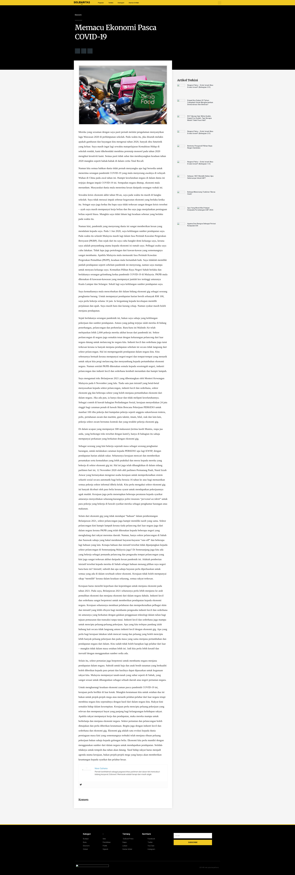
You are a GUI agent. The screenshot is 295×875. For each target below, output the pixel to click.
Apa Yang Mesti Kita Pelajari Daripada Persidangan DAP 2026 (200, 209)
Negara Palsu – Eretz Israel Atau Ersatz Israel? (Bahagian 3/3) (200, 86)
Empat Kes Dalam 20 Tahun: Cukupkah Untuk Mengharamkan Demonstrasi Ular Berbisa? (200, 102)
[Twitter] (81, 785)
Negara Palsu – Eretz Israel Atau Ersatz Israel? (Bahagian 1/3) (200, 163)
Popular (101, 3)
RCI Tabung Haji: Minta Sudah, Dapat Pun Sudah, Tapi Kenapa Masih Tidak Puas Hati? (199, 118)
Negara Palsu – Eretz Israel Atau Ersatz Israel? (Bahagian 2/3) (200, 132)
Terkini (110, 3)
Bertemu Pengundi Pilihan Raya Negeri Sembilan (199, 147)
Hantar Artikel (134, 3)
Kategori (121, 3)
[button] (219, 2)
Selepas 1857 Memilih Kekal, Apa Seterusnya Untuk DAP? (200, 177)
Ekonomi (78, 15)
